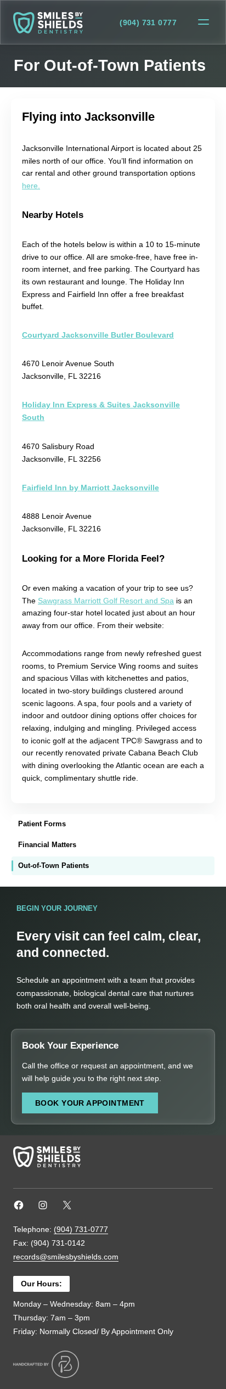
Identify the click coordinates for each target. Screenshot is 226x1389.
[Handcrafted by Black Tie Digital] (46, 1364)
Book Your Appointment (90, 1103)
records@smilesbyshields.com (65, 1256)
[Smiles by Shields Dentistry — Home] (48, 22)
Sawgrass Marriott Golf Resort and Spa (106, 600)
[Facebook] (18, 1205)
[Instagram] (42, 1205)
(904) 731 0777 (148, 22)
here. (31, 185)
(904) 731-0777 (81, 1229)
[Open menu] (203, 22)
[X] (66, 1205)
